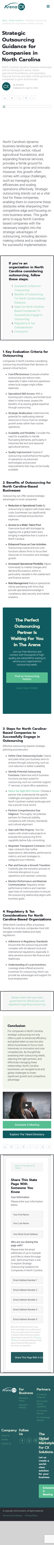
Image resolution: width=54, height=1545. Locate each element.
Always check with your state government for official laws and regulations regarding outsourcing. (27, 1001)
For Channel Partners (42, 1412)
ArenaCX (20, 85)
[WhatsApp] (36, 1146)
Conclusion (21, 331)
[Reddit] (33, 98)
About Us (5, 1435)
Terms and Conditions (12, 1515)
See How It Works (23, 1399)
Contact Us (6, 1444)
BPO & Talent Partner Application (42, 1404)
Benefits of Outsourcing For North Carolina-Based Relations (29, 298)
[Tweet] (19, 98)
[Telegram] (49, 1146)
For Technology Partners (43, 1418)
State (5, 20)
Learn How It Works (27, 688)
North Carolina (16, 20)
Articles (4, 1439)
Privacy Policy (31, 1515)
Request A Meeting (23, 1406)
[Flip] (26, 98)
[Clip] (42, 1146)
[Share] (5, 98)
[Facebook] (22, 1440)
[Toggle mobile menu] (48, 6)
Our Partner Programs (42, 1395)
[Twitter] (29, 1440)
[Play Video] (27, 1105)
